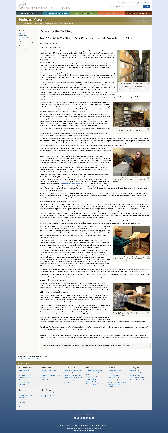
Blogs (43, 377)
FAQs (20, 404)
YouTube (87, 418)
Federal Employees (25, 373)
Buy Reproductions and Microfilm (48, 396)
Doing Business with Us (92, 377)
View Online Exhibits (113, 377)
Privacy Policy (76, 425)
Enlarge (148, 83)
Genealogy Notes (24, 38)
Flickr (93, 418)
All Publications (23, 49)
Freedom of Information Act (89, 425)
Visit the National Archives (115, 375)
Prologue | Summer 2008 (52, 23)
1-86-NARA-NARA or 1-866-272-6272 (84, 430)
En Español (22, 402)
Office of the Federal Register (72, 375)
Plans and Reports (91, 379)
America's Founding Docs (26, 395)
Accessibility (68, 425)
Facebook (75, 418)
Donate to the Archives (137, 373)
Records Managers (24, 382)
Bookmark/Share (136, 3)
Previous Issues (23, 35)
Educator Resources (84, 13)
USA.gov (108, 425)
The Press (22, 384)
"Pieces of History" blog (26, 42)
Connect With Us (84, 415)
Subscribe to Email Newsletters (50, 375)
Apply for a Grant (113, 380)
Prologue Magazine (37, 23)
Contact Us (146, 3)
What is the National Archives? (94, 370)
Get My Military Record (114, 370)
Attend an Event (134, 370)
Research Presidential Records (117, 382)
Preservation (23, 380)
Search (147, 6)
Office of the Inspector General (73, 377)
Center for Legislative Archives (73, 370)
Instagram (81, 418)
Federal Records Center (71, 373)
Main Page (22, 33)
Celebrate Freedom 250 (137, 380)
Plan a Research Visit (114, 373)
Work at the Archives (136, 375)
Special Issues (23, 40)
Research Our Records (29, 13)
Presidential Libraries (70, 380)
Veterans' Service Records (57, 13)
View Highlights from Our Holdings (115, 385)
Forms (21, 407)
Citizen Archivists (124, 3)
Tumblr (84, 418)
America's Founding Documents (138, 13)
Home (20, 23)
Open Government (91, 381)
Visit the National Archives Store (50, 393)
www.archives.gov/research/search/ (71, 184)
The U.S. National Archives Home (44, 5)
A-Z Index (22, 393)
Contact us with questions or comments (29, 358)
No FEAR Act (101, 425)
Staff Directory (68, 382)
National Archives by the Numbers (93, 373)
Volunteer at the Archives (137, 377)
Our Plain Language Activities (94, 384)
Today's (48, 370)
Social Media (23, 400)
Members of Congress (25, 377)
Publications (27, 23)
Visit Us (111, 13)
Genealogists (23, 375)
